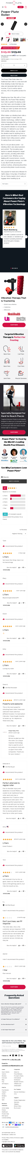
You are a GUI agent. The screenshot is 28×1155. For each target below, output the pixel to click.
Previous (2, 24)
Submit (22, 1046)
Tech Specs (5, 184)
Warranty (16, 1102)
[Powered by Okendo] (5, 477)
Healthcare (5, 1112)
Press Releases (18, 1074)
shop (20, 7)
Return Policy (17, 1106)
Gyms (3, 1097)
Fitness (4, 1110)
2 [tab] (12, 268)
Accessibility (5, 1139)
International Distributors (17, 1078)
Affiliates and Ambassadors (17, 1084)
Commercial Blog (6, 1117)
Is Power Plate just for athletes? (10, 1019)
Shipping (16, 1104)
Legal (21, 1137)
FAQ (3, 1081)
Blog (3, 1079)
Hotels (3, 1094)
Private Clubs (5, 1114)
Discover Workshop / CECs (19, 1093)
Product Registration (19, 1100)
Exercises (4, 1078)
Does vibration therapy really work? (11, 1004)
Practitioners (5, 1090)
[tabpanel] (14, 228)
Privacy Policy (5, 1050)
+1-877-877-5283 (15, 1059)
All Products (5, 1083)
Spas (3, 1099)
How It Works (5, 1072)
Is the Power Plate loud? (8, 1029)
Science (4, 1074)
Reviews (4, 1076)
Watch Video (15, 34)
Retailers (4, 1096)
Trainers (4, 1092)
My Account (17, 1108)
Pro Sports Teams (18, 1076)
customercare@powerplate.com (12, 1065)
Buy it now (14, 75)
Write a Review (14, 481)
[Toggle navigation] (2, 7)
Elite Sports (5, 1116)
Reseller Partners (18, 1081)
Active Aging (5, 1108)
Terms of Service (14, 1137)
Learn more (3, 60)
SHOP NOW (14, 325)
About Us (16, 1072)
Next (25, 24)
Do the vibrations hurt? (7, 1024)
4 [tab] (15, 268)
